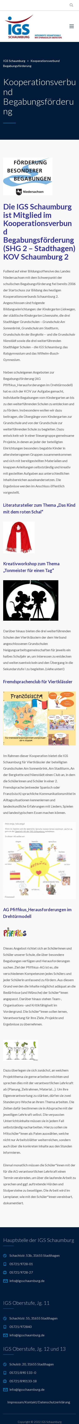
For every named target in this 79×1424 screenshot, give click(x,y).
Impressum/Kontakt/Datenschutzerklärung (38, 1402)
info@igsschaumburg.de (26, 1281)
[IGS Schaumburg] (33, 26)
